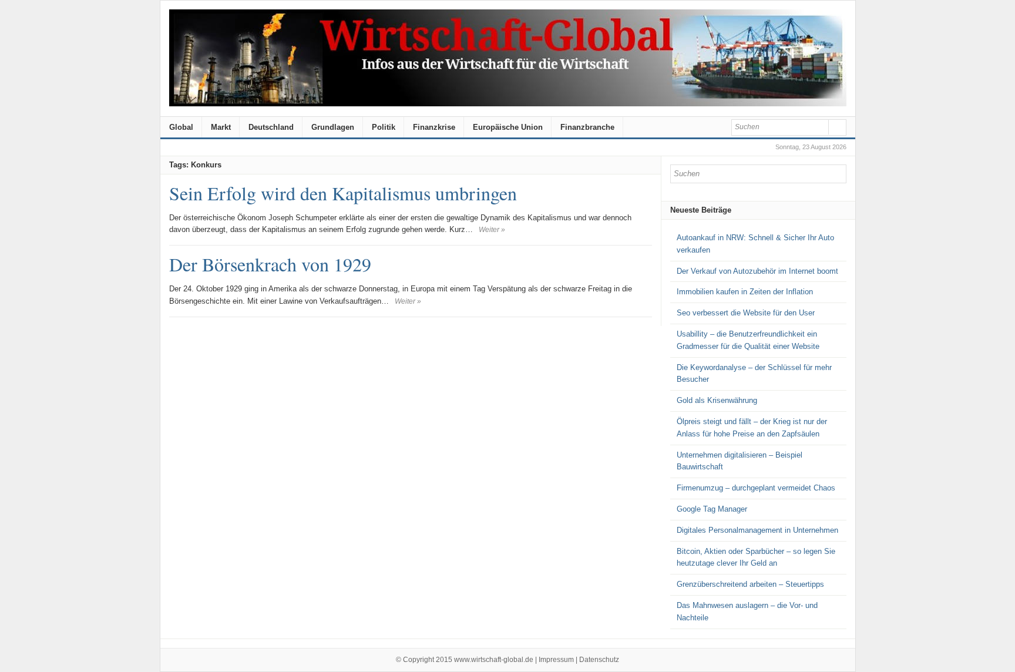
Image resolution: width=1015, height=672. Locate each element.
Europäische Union (508, 127)
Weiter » (492, 230)
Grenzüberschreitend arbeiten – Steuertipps (750, 584)
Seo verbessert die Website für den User (746, 312)
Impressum (556, 660)
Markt (221, 127)
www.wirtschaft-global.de (493, 660)
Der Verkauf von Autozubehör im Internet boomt (757, 271)
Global (181, 127)
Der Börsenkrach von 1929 (270, 264)
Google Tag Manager (712, 509)
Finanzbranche (587, 127)
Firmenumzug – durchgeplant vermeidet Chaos (756, 487)
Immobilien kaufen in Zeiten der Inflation (745, 291)
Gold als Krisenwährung (717, 400)
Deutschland (271, 127)
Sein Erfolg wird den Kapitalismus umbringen (343, 193)
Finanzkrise (434, 127)
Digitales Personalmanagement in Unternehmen (757, 530)
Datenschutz (599, 660)
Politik (383, 127)
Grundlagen (332, 127)
